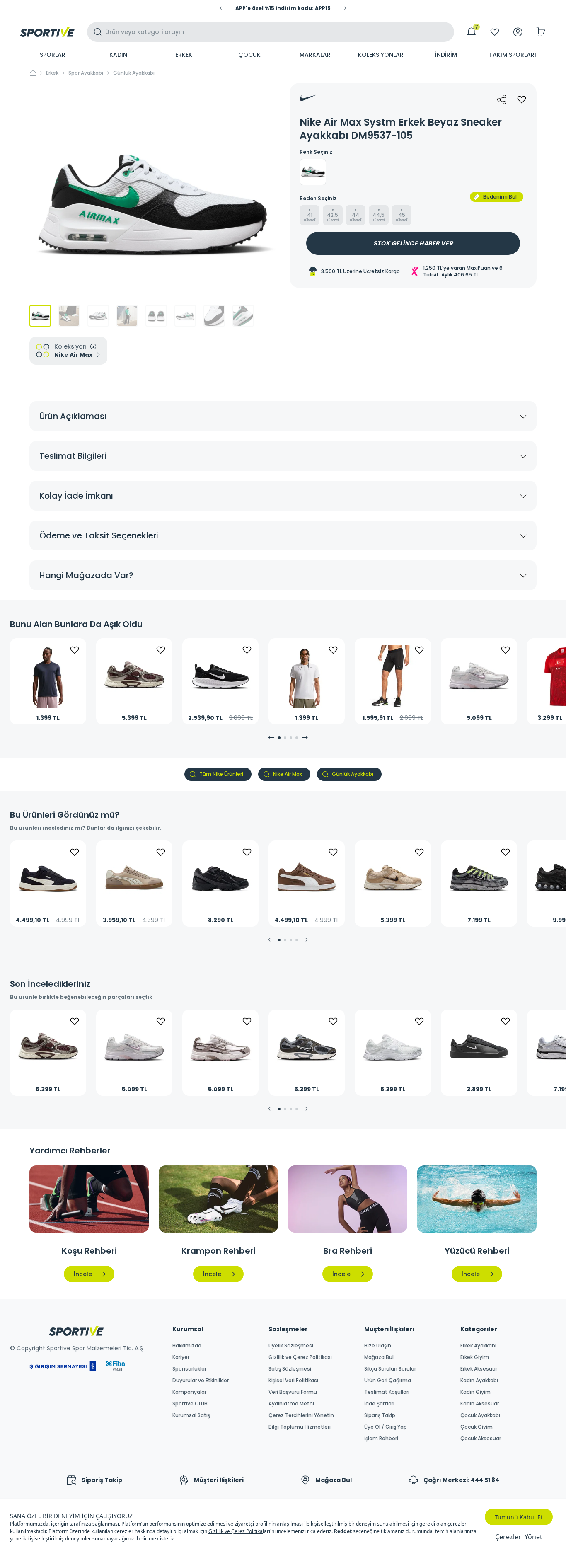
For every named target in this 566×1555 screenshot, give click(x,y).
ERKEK (183, 55)
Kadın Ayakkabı (479, 1380)
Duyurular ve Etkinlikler (200, 1380)
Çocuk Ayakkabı (480, 1415)
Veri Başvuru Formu (292, 1392)
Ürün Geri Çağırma (387, 1380)
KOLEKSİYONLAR (381, 55)
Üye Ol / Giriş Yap (385, 1427)
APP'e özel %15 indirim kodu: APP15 (283, 8)
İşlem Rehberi (381, 1438)
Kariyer (180, 1357)
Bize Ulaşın (377, 1345)
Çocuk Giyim (476, 1427)
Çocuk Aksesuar (480, 1438)
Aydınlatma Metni (291, 1403)
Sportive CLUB (190, 1403)
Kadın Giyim (475, 1392)
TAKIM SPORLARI (512, 55)
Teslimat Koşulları (386, 1392)
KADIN (118, 55)
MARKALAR (315, 55)
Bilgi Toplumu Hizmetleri (299, 1427)
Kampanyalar (189, 1392)
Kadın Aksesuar (479, 1403)
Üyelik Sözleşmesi (290, 1345)
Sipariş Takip (379, 1415)
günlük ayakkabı (134, 73)
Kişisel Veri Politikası (293, 1380)
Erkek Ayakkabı (478, 1345)
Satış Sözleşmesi (289, 1369)
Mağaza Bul (379, 1357)
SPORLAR (52, 55)
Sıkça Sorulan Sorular (390, 1369)
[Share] (502, 99)
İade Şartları (379, 1403)
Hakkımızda (186, 1345)
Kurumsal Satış (191, 1415)
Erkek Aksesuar (478, 1369)
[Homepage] (47, 32)
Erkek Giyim (474, 1357)
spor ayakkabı (85, 73)
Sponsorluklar (189, 1369)
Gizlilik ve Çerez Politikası (300, 1357)
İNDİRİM (446, 55)
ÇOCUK (249, 55)
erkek (52, 73)
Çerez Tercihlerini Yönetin (301, 1415)
